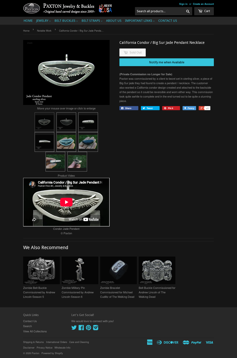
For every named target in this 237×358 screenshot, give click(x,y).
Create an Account (203, 4)
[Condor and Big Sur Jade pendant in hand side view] (77, 161)
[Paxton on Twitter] (74, 329)
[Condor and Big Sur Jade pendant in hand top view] (55, 161)
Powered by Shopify (52, 353)
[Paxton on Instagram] (96, 329)
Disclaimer (28, 347)
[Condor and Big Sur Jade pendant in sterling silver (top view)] (88, 122)
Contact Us (30, 321)
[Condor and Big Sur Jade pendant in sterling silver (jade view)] (66, 122)
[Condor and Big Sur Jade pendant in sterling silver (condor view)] (44, 122)
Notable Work (44, 30)
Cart (206, 11)
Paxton (35, 353)
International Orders (56, 342)
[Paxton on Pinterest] (88, 329)
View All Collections (35, 331)
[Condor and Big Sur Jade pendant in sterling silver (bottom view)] (44, 142)
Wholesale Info (62, 347)
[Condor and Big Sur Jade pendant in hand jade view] (88, 142)
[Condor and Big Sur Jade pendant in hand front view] (66, 142)
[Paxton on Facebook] (81, 329)
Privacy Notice (44, 347)
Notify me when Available (166, 62)
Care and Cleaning (79, 342)
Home (26, 30)
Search (27, 326)
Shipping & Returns (33, 342)
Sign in (183, 4)
